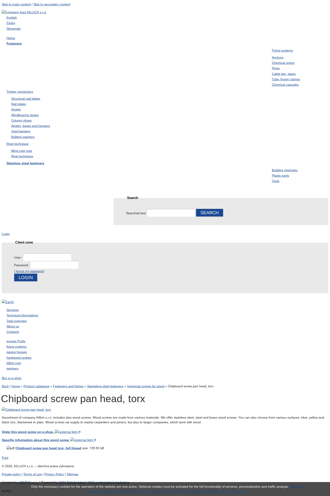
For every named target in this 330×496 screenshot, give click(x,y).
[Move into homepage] (24, 12)
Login (6, 234)
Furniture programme (130, 51)
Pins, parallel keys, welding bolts (30, 191)
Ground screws (178, 69)
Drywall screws (178, 51)
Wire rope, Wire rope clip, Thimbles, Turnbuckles (186, 81)
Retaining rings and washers (189, 180)
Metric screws (230, 51)
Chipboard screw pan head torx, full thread (48, 448)
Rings (118, 69)
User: (18, 257)
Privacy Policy (54, 474)
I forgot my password (29, 271)
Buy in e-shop (11, 378)
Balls (170, 189)
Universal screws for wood (29, 51)
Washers (173, 171)
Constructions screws (78, 51)
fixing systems (16, 346)
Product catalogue (36, 386)
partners (12, 368)
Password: (22, 265)
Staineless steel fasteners (239, 78)
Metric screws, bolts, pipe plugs (81, 173)
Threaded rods (72, 60)
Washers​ (173, 60)
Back (5, 386)
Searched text (136, 213)
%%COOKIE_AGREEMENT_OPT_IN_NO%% (214, 491)
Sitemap (72, 474)
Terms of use (32, 474)
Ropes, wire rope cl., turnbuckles (77, 191)
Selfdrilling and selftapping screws (29, 62)
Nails (223, 60)
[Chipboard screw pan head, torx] (26, 409)
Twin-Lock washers (234, 69)
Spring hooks (229, 180)
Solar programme (233, 189)
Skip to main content (16, 4)
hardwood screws (19, 357)
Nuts (117, 60)
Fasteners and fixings (68, 386)
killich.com (14, 363)
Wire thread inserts (128, 180)
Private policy (11, 474)
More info (296, 486)
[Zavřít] (8, 302)
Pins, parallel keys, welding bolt (82, 71)
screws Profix (16, 341)
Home (15, 386)
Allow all (94, 491)
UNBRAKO (123, 78)
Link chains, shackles (131, 189)
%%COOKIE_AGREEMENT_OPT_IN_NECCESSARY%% (141, 491)
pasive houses (17, 352)
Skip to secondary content (51, 4)
